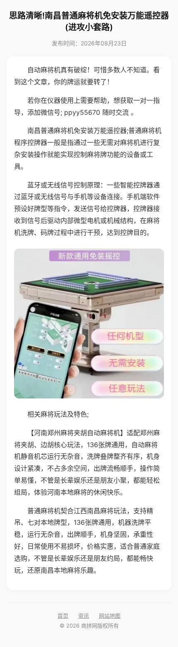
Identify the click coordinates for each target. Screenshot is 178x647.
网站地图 (109, 615)
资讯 (83, 615)
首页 (63, 615)
